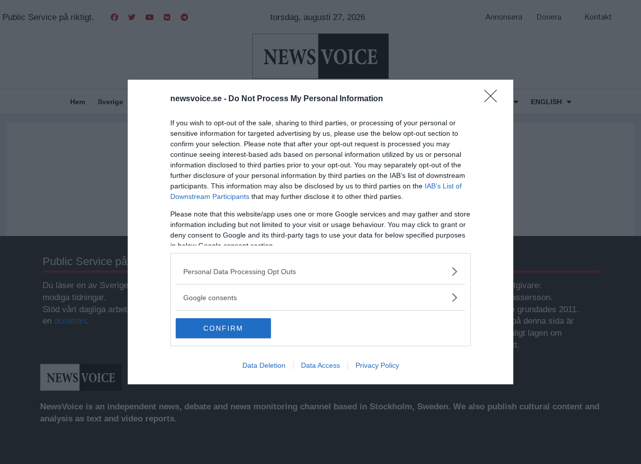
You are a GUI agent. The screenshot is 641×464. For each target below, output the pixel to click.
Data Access (320, 365)
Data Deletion (263, 365)
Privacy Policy (377, 365)
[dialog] (320, 232)
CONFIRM (223, 328)
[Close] (493, 99)
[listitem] (320, 271)
